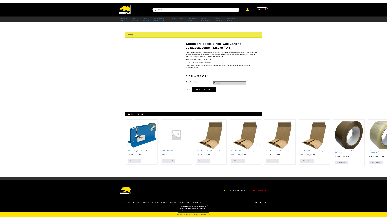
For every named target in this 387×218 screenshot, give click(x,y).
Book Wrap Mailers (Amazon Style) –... (210, 151)
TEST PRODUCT (168, 151)
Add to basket (204, 90)
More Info (183, 210)
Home (122, 202)
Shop (129, 202)
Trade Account (258, 190)
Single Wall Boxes (192, 82)
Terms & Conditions (169, 202)
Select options (134, 161)
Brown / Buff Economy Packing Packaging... (345, 151)
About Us (136, 202)
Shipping (146, 202)
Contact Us (197, 202)
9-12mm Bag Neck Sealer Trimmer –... (141, 151)
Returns (155, 202)
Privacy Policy (185, 202)
